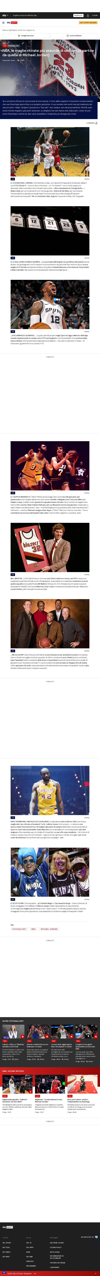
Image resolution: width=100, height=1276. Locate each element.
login (95, 15)
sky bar (29, 1257)
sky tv (28, 1243)
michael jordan (49, 929)
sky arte (6, 1257)
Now (28, 1252)
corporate (54, 1267)
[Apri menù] (3, 22)
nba (33, 929)
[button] (46, 1273)
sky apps (30, 1247)
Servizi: (28, 1238)
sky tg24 (6, 1247)
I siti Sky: (5, 1238)
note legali (55, 1252)
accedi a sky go (87, 1237)
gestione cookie (57, 1243)
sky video (6, 1252)
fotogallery (19, 929)
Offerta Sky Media (57, 1263)
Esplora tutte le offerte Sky (25, 15)
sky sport (6, 1243)
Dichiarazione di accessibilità (56, 1257)
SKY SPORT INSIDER (88, 23)
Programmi (31, 1266)
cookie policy (56, 1247)
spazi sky (30, 1261)
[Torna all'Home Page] (12, 22)
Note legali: (54, 1238)
